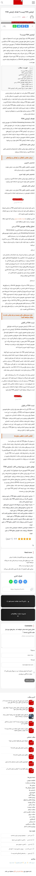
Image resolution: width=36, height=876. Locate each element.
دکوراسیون (32, 793)
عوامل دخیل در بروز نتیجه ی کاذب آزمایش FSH (19, 88)
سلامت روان (32, 814)
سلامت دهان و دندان (29, 812)
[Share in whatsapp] (14, 26)
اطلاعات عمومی (31, 780)
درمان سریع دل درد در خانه (26, 566)
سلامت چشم (31, 810)
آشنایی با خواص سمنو (20, 844)
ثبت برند (12, 863)
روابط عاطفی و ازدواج (29, 800)
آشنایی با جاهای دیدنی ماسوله (18, 840)
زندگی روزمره (31, 802)
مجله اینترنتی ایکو (18, 871)
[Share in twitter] (27, 26)
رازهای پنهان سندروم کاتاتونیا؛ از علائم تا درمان (21, 557)
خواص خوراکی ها (30, 788)
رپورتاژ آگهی (32, 795)
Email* (33, 660)
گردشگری (32, 819)
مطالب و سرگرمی (30, 824)
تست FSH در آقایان (26, 84)
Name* (32, 651)
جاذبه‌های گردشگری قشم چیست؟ (18, 853)
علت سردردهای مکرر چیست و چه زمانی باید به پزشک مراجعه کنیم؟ (18, 561)
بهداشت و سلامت (30, 783)
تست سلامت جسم (20, 219)
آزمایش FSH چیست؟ (26, 71)
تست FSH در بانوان (26, 86)
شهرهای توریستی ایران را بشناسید (18, 835)
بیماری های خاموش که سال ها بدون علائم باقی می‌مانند (18, 569)
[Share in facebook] (22, 26)
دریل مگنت (31, 863)
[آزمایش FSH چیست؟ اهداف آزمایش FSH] (23, 22)
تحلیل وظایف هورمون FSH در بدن (22, 82)
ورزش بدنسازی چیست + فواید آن (16, 849)
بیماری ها (32, 785)
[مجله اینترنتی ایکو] (18, 2)
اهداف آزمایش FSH (26, 73)
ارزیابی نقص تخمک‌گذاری (25, 75)
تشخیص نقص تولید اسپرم (24, 78)
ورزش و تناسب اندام (29, 827)
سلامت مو (32, 817)
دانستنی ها (32, 790)
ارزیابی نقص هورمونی (25, 80)
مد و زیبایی (32, 822)
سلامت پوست (31, 807)
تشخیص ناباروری (26, 77)
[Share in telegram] (19, 26)
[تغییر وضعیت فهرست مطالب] (30, 68)
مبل (25, 863)
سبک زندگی (32, 805)
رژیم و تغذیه (32, 797)
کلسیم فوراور (19, 863)
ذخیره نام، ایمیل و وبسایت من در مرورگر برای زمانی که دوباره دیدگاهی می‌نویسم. (18, 672)
